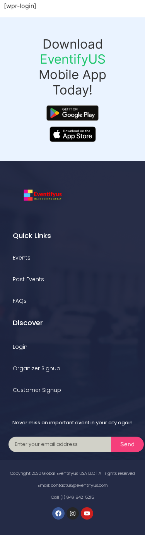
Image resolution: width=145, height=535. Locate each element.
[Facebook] (58, 513)
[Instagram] (73, 513)
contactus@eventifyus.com (79, 485)
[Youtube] (87, 513)
